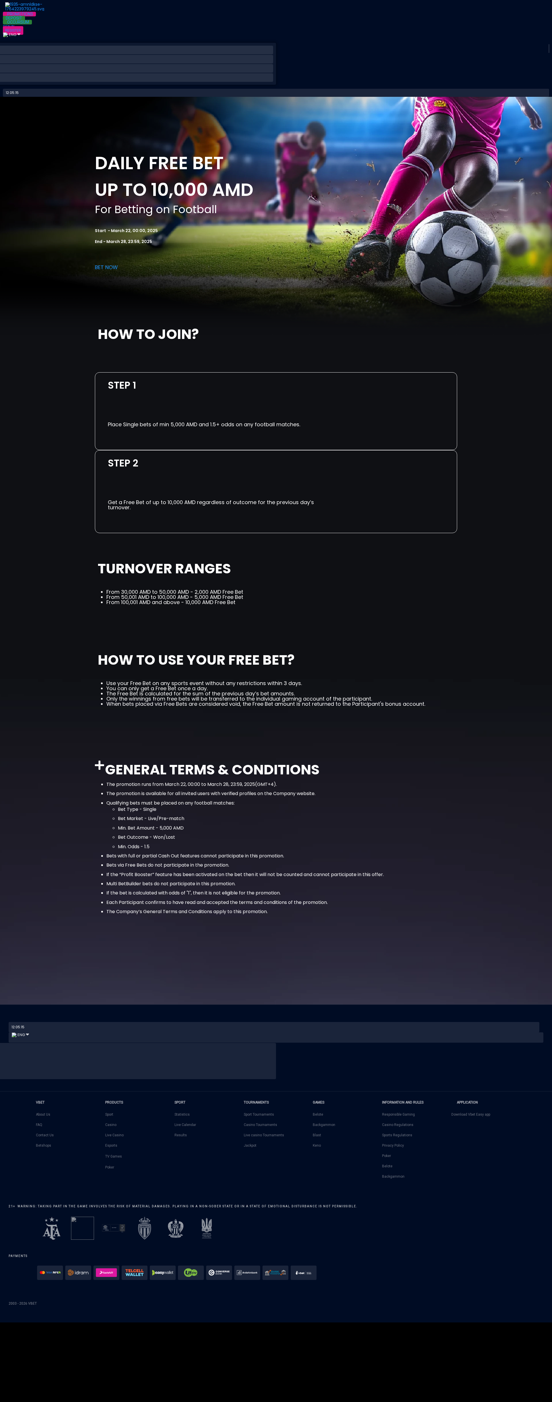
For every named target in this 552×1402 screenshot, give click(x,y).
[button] (19, 14)
